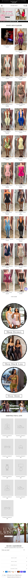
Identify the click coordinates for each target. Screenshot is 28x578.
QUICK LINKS (14, 561)
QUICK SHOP (14, 557)
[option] (14, 1)
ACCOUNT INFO (14, 568)
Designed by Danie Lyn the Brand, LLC (14, 577)
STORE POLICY (14, 565)
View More (14, 296)
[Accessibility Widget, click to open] (25, 289)
